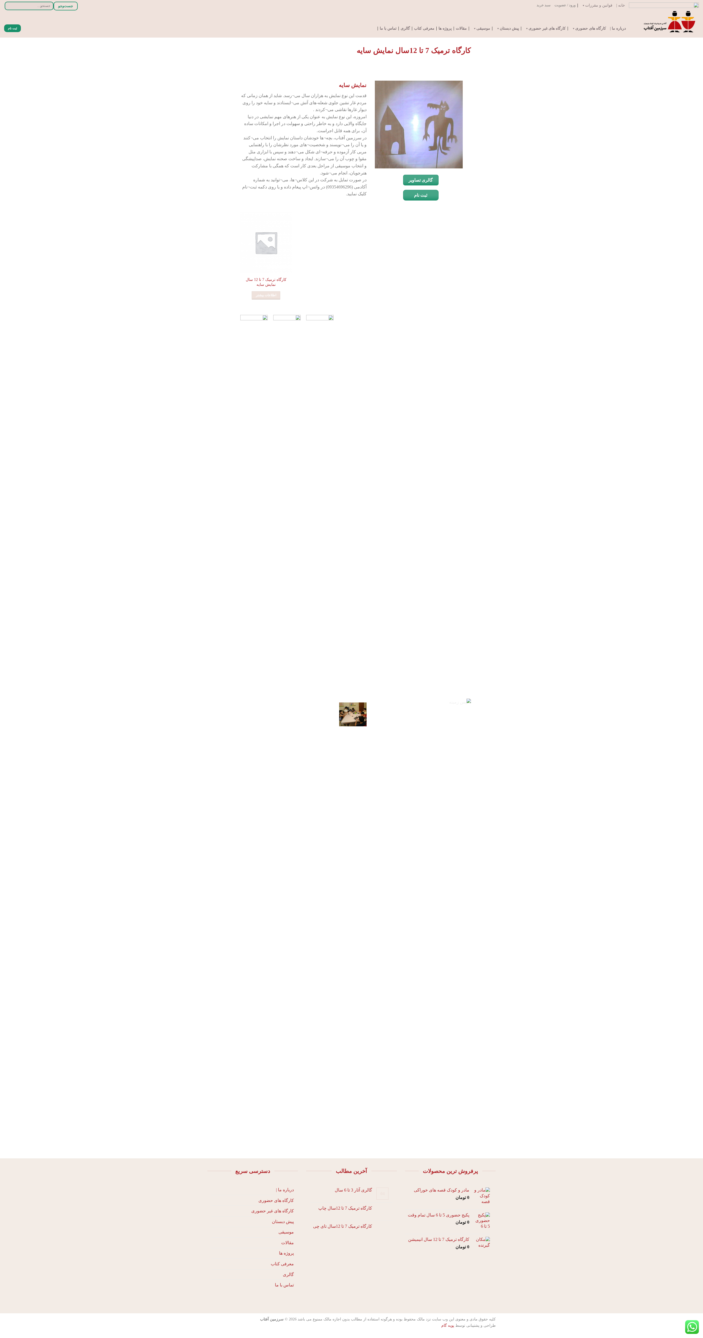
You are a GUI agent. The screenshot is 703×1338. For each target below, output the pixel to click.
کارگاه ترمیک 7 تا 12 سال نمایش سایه (266, 282)
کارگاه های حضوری (590, 28)
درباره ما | (618, 28)
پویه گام (447, 1325)
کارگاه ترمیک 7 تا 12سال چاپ (345, 1208)
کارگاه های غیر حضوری (547, 28)
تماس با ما (388, 28)
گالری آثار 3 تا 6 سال (353, 1190)
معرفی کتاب (424, 28)
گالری (405, 28)
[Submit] (9, 6)
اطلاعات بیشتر (266, 295)
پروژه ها (445, 28)
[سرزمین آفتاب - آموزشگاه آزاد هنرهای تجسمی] (667, 24)
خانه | (620, 5)
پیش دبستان (509, 28)
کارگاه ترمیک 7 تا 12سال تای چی (342, 1226)
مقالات (461, 28)
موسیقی (483, 28)
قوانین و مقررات (598, 5)
